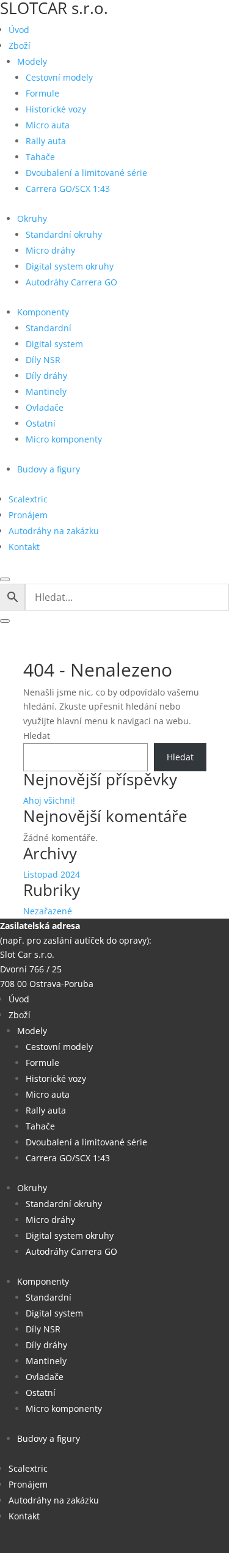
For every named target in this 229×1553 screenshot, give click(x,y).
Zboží (20, 45)
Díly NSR (43, 359)
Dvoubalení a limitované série (86, 172)
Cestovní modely (59, 77)
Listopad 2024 (51, 874)
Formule (42, 93)
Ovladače (45, 407)
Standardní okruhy (64, 234)
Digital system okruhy (70, 266)
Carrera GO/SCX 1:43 (68, 188)
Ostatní (41, 423)
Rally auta (46, 141)
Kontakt (24, 547)
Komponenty (43, 312)
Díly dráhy (46, 375)
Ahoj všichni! (49, 800)
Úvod (19, 29)
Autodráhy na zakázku (54, 531)
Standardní (48, 328)
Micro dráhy (50, 250)
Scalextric (28, 499)
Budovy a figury (48, 469)
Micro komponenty (64, 439)
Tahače (40, 157)
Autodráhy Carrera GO (71, 282)
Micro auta (48, 125)
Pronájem (28, 515)
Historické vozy (56, 109)
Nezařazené (47, 911)
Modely (32, 61)
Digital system (54, 344)
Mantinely (46, 391)
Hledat (36, 735)
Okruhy (32, 218)
